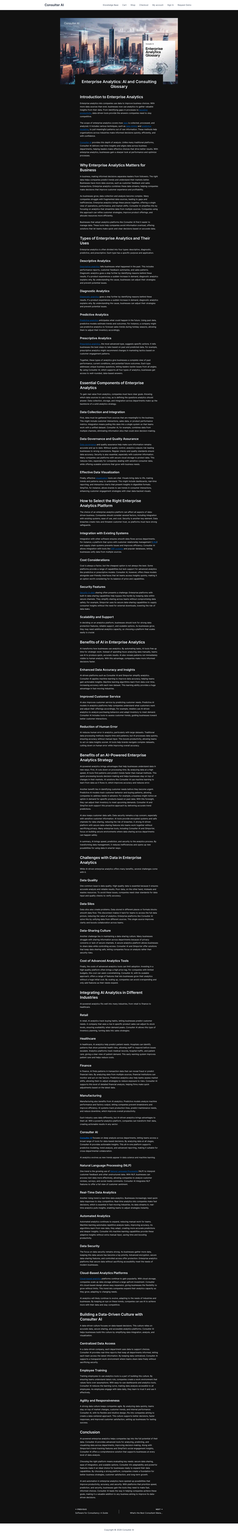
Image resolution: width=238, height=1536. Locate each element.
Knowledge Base (110, 5)
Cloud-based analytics (90, 1278)
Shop (133, 5)
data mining (131, 126)
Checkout (143, 5)
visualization (101, 478)
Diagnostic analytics (89, 296)
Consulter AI (54, 5)
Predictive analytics (89, 320)
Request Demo (184, 5)
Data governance (88, 444)
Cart (124, 5)
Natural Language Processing (124, 1171)
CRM (154, 542)
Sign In (170, 5)
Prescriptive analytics (90, 344)
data (125, 123)
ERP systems (117, 548)
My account (157, 5)
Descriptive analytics (90, 266)
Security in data (87, 592)
